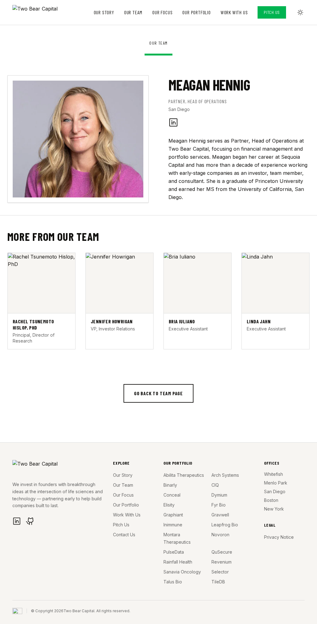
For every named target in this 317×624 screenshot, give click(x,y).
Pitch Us (272, 12)
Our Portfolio (196, 12)
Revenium (221, 561)
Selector (220, 571)
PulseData (173, 552)
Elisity (169, 504)
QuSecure (221, 552)
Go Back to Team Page (158, 393)
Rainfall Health (177, 561)
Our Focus (162, 12)
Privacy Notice (279, 537)
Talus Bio (172, 581)
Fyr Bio (218, 504)
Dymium (219, 495)
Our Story (104, 12)
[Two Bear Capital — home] (40, 12)
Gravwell (220, 514)
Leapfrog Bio (224, 524)
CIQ (215, 485)
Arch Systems (225, 475)
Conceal (171, 495)
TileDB (218, 581)
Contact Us (124, 534)
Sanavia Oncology (182, 571)
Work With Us (234, 12)
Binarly (170, 485)
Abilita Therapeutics (183, 475)
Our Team (133, 12)
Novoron (220, 534)
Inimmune (172, 524)
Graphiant (173, 514)
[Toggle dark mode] (300, 12)
